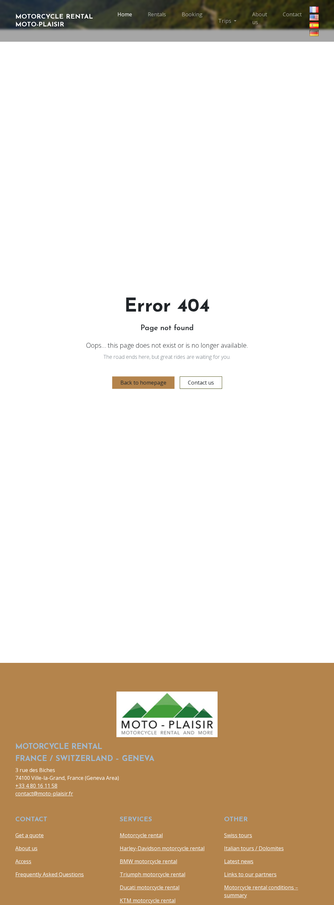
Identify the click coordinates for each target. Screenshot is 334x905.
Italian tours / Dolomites (254, 848)
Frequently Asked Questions (49, 874)
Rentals (157, 14)
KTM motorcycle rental (147, 900)
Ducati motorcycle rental (149, 887)
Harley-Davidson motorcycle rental (162, 848)
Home (124, 14)
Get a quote (29, 835)
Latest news (238, 861)
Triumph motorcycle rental (152, 874)
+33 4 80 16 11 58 (36, 785)
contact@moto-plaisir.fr (44, 793)
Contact (292, 14)
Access (23, 861)
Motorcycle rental (141, 835)
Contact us (201, 382)
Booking (192, 14)
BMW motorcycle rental (148, 861)
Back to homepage (143, 382)
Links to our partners (250, 874)
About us (259, 18)
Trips (224, 20)
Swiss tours (238, 835)
